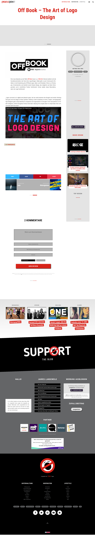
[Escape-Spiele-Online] (71, 427)
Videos (47, 499)
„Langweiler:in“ (72, 387)
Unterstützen (30, 506)
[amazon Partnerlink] (24, 427)
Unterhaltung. (66, 1)
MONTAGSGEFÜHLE (15, 305)
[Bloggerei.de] (47, 532)
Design (70, 71)
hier (21, 274)
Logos (85, 71)
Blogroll (16, 506)
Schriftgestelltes (47, 497)
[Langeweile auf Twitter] (41, 512)
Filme (27, 493)
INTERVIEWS (36, 305)
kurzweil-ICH (47, 496)
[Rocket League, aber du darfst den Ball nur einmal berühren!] (58, 318)
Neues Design (78, 135)
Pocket (54, 176)
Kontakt (38, 506)
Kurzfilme (27, 494)
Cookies (75, 506)
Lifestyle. (82, 1)
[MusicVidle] (43, 427)
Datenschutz (68, 506)
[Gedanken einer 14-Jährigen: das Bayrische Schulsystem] (79, 318)
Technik (68, 496)
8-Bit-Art (40, 79)
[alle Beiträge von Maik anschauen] (77, 59)
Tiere (68, 497)
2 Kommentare (78, 76)
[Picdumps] (61, 427)
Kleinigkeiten (27, 491)
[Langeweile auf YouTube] (53, 512)
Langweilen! (76, 409)
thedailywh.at (11, 144)
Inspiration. (75, 1)
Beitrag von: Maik (78, 68)
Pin (40, 176)
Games (27, 496)
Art (47, 490)
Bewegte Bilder (47, 491)
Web (68, 499)
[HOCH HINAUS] (47, 523)
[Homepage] (9, 2)
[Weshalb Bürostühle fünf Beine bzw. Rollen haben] (78, 179)
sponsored (53, 506)
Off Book (30, 79)
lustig (27, 497)
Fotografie (47, 494)
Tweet (12, 176)
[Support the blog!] (47, 353)
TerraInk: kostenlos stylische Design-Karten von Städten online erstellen (78, 169)
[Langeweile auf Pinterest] (60, 512)
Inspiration (47, 483)
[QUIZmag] (52, 427)
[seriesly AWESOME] (33, 427)
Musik (68, 490)
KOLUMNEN (79, 305)
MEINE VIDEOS (58, 305)
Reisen (67, 491)
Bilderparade (27, 487)
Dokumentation (78, 71)
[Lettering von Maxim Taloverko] (78, 145)
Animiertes (47, 487)
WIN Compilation (27, 499)
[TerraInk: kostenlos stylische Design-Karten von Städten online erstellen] (78, 160)
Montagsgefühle (27, 490)
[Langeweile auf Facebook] (35, 512)
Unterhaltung (27, 483)
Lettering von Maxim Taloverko (78, 151)
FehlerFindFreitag (27, 488)
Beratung (60, 506)
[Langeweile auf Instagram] (47, 512)
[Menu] (89, 2)
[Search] (93, 2)
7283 (49, 476)
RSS (80, 506)
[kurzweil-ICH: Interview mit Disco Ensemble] (36, 317)
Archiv (22, 506)
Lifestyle (67, 483)
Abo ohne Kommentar (41, 260)
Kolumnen (68, 488)
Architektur (47, 488)
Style (68, 494)
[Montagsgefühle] (15, 315)
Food (68, 487)
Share (26, 176)
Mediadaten (45, 506)
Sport (68, 493)
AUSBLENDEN (49, 44)
